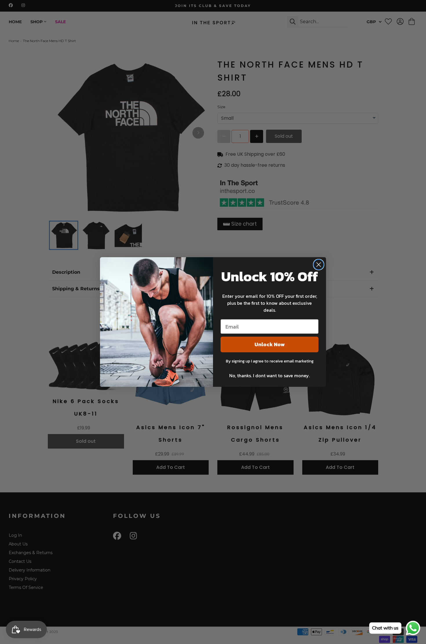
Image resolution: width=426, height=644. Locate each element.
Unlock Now (269, 344)
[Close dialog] (319, 265)
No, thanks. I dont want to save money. (269, 375)
